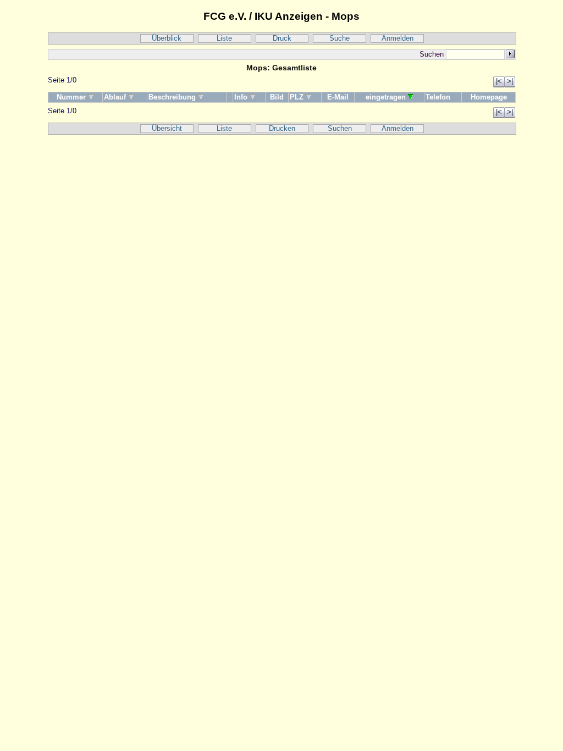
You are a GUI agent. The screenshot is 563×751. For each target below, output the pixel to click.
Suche (339, 38)
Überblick (166, 38)
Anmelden (397, 38)
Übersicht (167, 128)
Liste (224, 38)
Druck (282, 38)
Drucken (282, 128)
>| (510, 81)
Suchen (340, 128)
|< (499, 81)
